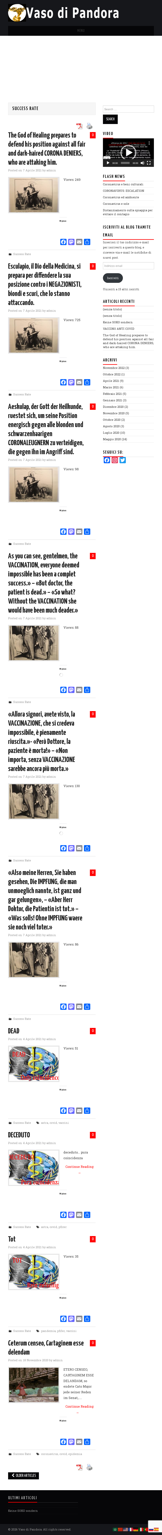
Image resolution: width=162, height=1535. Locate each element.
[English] (125, 1529)
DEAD (13, 1031)
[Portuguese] (146, 1529)
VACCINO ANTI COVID (118, 329)
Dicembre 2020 (113, 407)
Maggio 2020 (112, 439)
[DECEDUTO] (33, 1168)
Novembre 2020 (114, 413)
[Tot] (33, 1272)
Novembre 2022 (114, 368)
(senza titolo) (112, 309)
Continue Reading (79, 1169)
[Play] (108, 163)
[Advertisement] (81, 65)
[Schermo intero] (149, 163)
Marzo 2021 (111, 387)
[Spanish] (156, 1529)
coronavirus (49, 1454)
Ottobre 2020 (112, 420)
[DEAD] (33, 1064)
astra (44, 1123)
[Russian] (151, 1529)
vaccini (63, 1123)
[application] (128, 152)
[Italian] (141, 1529)
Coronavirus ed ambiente (121, 197)
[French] (130, 1529)
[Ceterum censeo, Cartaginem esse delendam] (33, 1385)
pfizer (62, 1227)
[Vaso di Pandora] (65, 12)
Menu (81, 31)
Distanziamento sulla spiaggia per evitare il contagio (128, 212)
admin (51, 170)
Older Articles (25, 1476)
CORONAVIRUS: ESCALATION (123, 191)
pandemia (48, 1331)
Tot (12, 1239)
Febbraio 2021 (112, 394)
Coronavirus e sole (116, 204)
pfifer (61, 1331)
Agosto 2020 (111, 426)
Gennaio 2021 (112, 400)
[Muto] (142, 163)
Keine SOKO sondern (118, 322)
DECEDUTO (19, 1135)
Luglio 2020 (111, 433)
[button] (128, 153)
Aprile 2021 (111, 381)
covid (53, 1123)
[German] (135, 1529)
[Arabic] (115, 1529)
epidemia (75, 1454)
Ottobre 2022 (112, 374)
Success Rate (22, 254)
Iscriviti (113, 278)
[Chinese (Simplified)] (120, 1529)
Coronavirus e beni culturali (123, 184)
